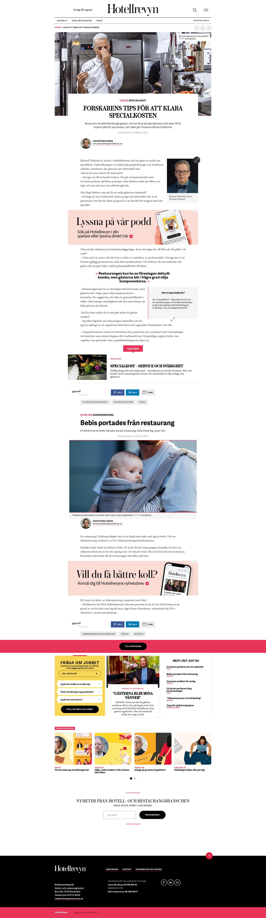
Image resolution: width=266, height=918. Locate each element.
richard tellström (123, 402)
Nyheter (139, 634)
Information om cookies (149, 869)
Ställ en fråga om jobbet (79, 709)
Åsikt (100, 20)
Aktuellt (62, 20)
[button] (131, 778)
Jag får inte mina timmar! (71, 699)
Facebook (196, 28)
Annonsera (112, 869)
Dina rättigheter (82, 20)
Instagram (209, 28)
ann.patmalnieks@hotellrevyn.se (107, 143)
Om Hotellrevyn (201, 20)
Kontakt (127, 869)
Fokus (142, 402)
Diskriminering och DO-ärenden (99, 634)
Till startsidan (133, 646)
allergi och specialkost (95, 402)
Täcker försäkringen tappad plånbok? (77, 692)
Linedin (171, 882)
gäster (125, 634)
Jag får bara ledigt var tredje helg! (75, 684)
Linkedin (202, 28)
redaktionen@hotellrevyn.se (69, 898)
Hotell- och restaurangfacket (69, 888)
